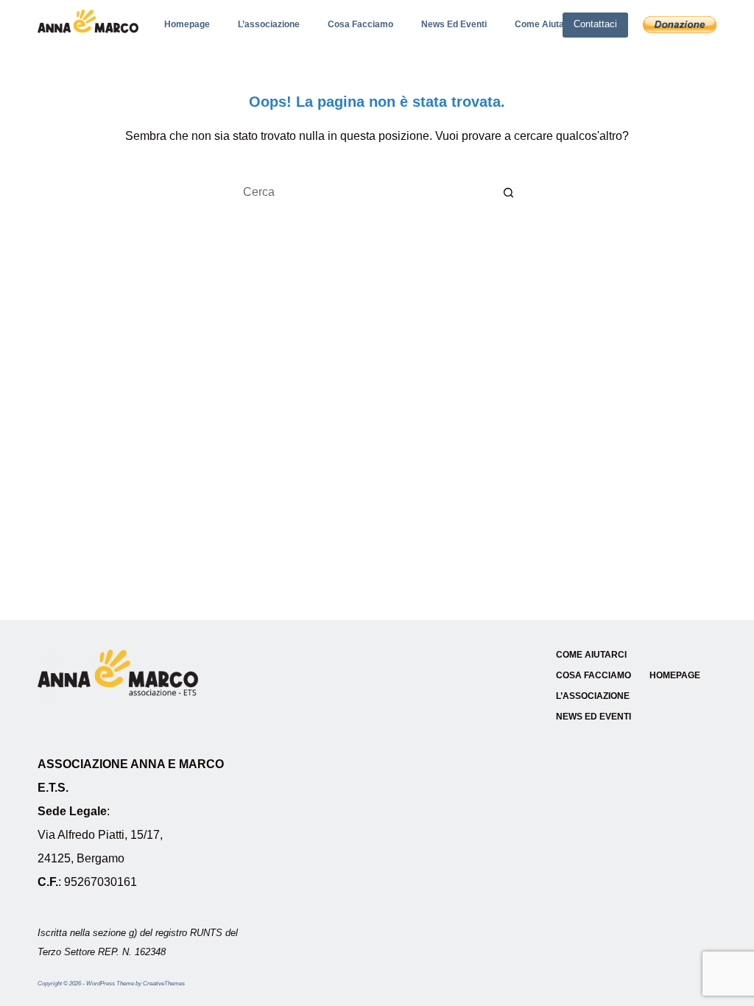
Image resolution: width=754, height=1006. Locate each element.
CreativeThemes (164, 983)
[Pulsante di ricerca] (509, 192)
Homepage (187, 24)
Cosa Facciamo (360, 24)
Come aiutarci (545, 24)
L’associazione (269, 24)
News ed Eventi (454, 24)
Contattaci (595, 23)
